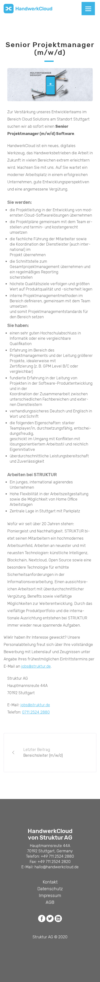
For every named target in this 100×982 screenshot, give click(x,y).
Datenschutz (50, 888)
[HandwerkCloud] (28, 8)
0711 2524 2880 (36, 712)
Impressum (50, 895)
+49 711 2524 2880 (57, 856)
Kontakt (50, 882)
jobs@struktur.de (36, 666)
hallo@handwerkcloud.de (56, 867)
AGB (50, 902)
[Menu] (88, 8)
